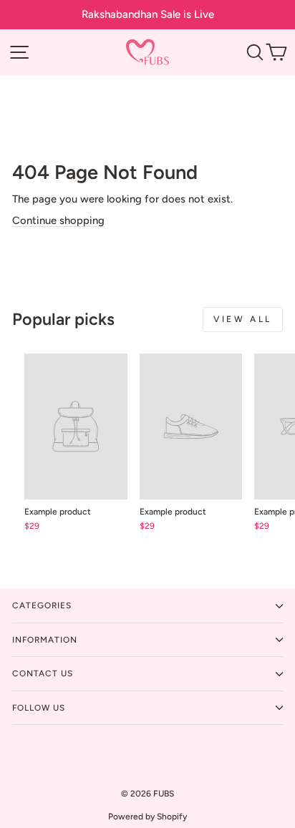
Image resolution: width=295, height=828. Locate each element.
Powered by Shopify (147, 817)
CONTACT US (42, 673)
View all (242, 319)
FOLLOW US (38, 708)
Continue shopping (58, 220)
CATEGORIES (42, 605)
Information (44, 640)
